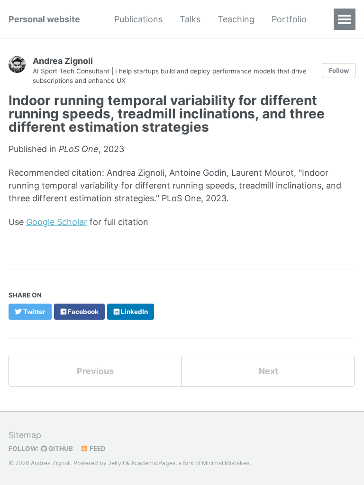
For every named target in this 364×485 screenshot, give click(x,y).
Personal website (44, 19)
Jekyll (116, 463)
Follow (339, 70)
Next (268, 371)
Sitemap (25, 435)
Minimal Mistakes (225, 463)
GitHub (60, 448)
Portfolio (289, 19)
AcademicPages (153, 463)
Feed (97, 448)
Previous (95, 371)
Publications (138, 19)
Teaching (236, 19)
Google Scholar (56, 222)
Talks (190, 19)
